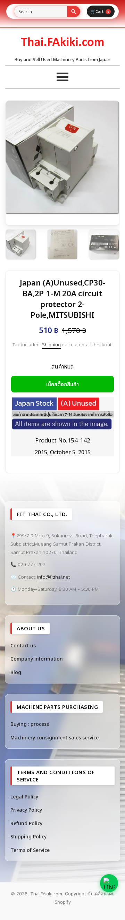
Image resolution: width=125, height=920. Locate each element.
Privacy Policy (26, 809)
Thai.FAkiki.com (46, 893)
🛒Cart (100, 11)
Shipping (51, 344)
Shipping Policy (28, 836)
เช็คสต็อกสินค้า (62, 384)
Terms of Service (30, 850)
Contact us (23, 645)
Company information (36, 658)
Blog (15, 672)
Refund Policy (26, 823)
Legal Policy (24, 796)
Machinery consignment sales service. (55, 737)
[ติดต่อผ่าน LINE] (109, 883)
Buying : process (29, 724)
